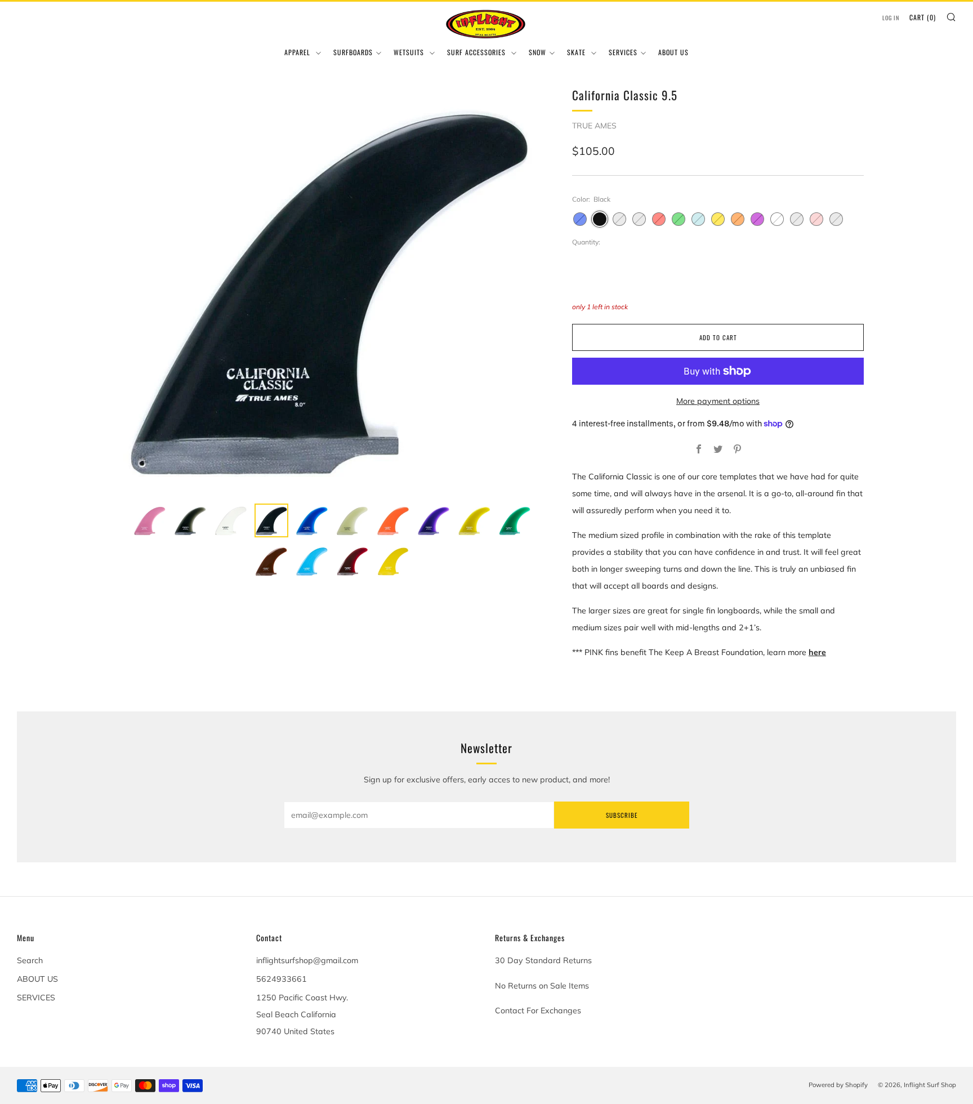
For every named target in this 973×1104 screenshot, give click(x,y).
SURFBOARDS (353, 52)
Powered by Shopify (838, 1085)
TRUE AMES (594, 126)
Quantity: (586, 242)
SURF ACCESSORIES (477, 52)
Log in (890, 18)
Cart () (922, 17)
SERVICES (623, 52)
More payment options (718, 401)
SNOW (537, 52)
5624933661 (281, 979)
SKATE (577, 52)
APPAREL (298, 52)
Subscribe (621, 815)
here (817, 652)
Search (30, 960)
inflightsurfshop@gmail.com (307, 960)
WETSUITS (410, 52)
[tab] (150, 520)
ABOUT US (673, 52)
